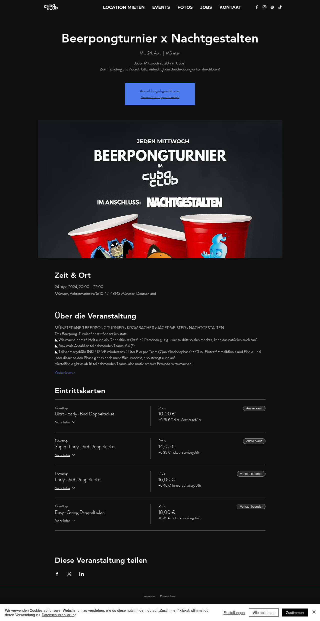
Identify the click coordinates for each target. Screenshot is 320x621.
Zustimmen (295, 612)
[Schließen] (314, 612)
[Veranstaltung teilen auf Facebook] (57, 574)
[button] (230, 7)
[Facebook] (256, 7)
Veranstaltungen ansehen (160, 97)
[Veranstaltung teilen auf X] (69, 574)
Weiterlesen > (65, 372)
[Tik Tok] (280, 7)
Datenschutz (167, 596)
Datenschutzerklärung (59, 614)
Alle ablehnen (263, 612)
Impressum (150, 596)
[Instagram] (264, 7)
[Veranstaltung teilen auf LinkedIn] (81, 574)
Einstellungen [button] (234, 612)
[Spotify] (272, 7)
